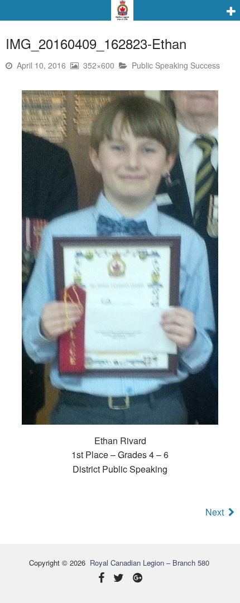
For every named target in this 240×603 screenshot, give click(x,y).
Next (214, 511)
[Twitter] (118, 579)
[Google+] (137, 579)
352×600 (98, 65)
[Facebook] (101, 579)
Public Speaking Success (176, 65)
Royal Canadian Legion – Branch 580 (149, 562)
